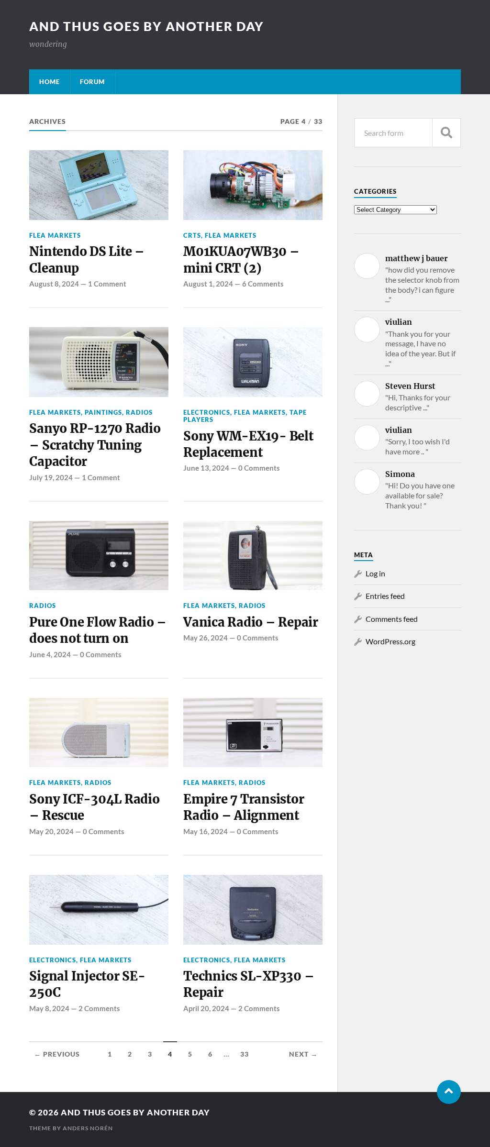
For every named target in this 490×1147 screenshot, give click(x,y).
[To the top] (449, 1092)
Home (49, 82)
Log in (375, 573)
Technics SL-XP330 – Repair (248, 984)
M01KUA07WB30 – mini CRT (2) (241, 260)
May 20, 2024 (51, 831)
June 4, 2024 (50, 654)
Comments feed (392, 618)
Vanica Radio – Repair (250, 622)
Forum (92, 82)
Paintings (103, 412)
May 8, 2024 (49, 1008)
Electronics (206, 412)
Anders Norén (88, 1128)
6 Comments (263, 283)
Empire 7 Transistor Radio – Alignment (243, 807)
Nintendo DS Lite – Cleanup (86, 260)
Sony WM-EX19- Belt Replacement (248, 444)
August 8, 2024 (54, 283)
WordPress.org (390, 641)
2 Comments (99, 1008)
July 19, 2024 (51, 477)
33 (244, 1054)
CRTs (192, 235)
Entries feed (385, 595)
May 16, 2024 (205, 831)
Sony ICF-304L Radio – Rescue (94, 807)
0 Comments (259, 467)
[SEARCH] (446, 132)
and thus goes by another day (146, 26)
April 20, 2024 (206, 1008)
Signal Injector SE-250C (87, 984)
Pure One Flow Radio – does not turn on (98, 630)
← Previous (57, 1054)
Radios (139, 412)
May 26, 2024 (205, 637)
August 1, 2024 (208, 283)
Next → (303, 1054)
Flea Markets (55, 235)
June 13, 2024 (206, 467)
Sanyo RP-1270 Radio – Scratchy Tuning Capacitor (94, 445)
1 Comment (107, 283)
